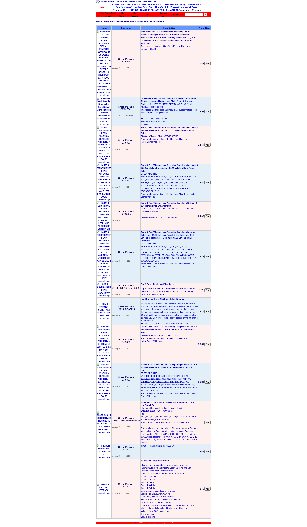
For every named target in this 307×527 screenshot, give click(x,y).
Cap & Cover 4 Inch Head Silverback (157, 284)
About (148, 15)
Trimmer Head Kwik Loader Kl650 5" (157, 446)
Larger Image (104, 95)
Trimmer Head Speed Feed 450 (155, 460)
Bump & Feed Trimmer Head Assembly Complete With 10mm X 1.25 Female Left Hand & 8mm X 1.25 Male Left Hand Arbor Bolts (169, 168)
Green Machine (157, 21)
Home (101, 7)
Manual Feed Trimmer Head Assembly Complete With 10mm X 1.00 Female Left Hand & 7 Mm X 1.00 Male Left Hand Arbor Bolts (169, 330)
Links (136, 523)
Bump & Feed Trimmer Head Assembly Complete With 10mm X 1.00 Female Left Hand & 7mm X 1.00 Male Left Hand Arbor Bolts (169, 130)
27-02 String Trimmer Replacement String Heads (126, 21)
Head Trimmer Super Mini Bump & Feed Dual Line (163, 299)
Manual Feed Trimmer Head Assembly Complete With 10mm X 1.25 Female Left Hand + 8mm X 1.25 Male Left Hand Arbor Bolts (169, 367)
